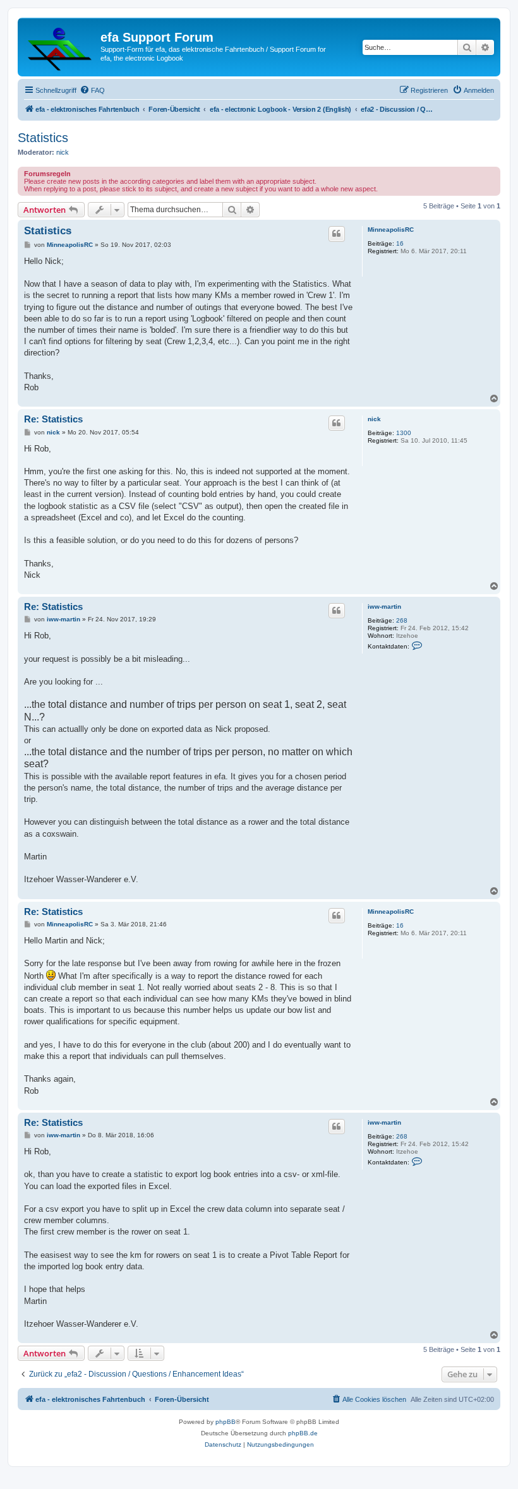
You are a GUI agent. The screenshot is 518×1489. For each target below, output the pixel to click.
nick (62, 152)
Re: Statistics (53, 419)
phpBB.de (303, 1433)
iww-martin (384, 606)
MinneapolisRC (391, 229)
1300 (403, 432)
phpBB (225, 1421)
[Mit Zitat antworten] (336, 233)
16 (400, 243)
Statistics (43, 138)
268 (401, 620)
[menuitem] (92, 90)
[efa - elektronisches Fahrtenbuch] (60, 47)
